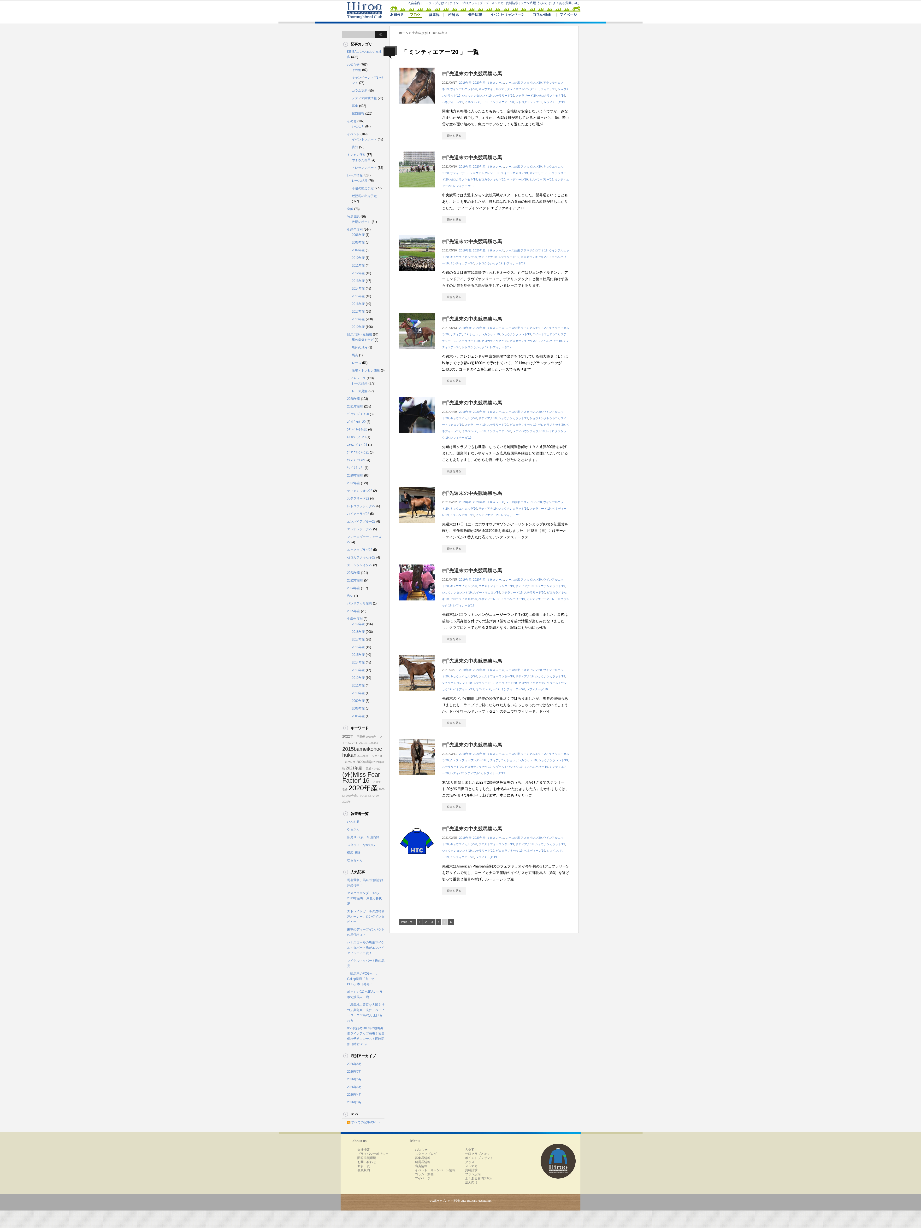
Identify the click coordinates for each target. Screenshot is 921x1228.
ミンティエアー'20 (502, 102)
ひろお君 (353, 822)
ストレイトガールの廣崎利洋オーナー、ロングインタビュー (365, 916)
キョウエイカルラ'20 (491, 89)
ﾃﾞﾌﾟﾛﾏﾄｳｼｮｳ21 (358, 452)
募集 (355, 106)
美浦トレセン (372, 768)
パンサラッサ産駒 (359, 603)
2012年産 (358, 273)
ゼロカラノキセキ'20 (491, 179)
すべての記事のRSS (365, 1122)
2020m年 (371, 736)
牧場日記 (353, 216)
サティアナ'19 (547, 89)
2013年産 (358, 281)
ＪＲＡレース (495, 82)
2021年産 (354, 768)
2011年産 (358, 265)
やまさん (353, 829)
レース (356, 363)
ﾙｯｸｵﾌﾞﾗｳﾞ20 (356, 437)
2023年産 (353, 573)
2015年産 (358, 296)
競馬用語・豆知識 (359, 334)
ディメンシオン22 (359, 491)
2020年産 (479, 82)
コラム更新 (359, 90)
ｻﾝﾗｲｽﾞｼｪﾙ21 (356, 460)
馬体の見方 (359, 347)
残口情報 (358, 113)
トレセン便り (356, 155)
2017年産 (358, 311)
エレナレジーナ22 (359, 529)
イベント (353, 134)
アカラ (375, 781)
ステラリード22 (358, 498)
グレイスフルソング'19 (522, 89)
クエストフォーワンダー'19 (496, 586)
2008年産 (358, 242)
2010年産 (358, 258)
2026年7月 (354, 1071)
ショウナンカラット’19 (485, 334)
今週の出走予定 (363, 188)
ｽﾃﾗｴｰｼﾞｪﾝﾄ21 (357, 445)
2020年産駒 (355, 475)
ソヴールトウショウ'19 (508, 766)
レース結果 (513, 82)
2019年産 (465, 82)
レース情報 (355, 175)
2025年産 (353, 611)
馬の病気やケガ (363, 340)
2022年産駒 (355, 580)
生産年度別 (355, 229)
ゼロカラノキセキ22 (361, 557)
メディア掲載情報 (364, 98)
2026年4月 (354, 1094)
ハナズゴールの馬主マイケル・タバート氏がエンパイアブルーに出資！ (365, 948)
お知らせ (353, 64)
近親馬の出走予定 (364, 196)
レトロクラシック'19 (528, 102)
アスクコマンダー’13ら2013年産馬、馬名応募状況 (364, 898)
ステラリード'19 (503, 95)
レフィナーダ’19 (554, 102)
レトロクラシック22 (361, 506)
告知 (355, 147)
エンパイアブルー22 (361, 521)
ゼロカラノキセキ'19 (551, 95)
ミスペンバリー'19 (477, 102)
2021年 (363, 742)
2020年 (346, 801)
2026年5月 (354, 1087)
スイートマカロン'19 (514, 173)
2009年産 (358, 250)
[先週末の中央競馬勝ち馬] (417, 106)
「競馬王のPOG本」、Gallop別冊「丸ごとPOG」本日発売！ (363, 979)
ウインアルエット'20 (463, 89)
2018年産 (358, 319)
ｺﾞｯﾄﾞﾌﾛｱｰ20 (356, 422)
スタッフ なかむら (361, 845)
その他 (356, 70)
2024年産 (353, 588)
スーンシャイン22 (359, 565)
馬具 (355, 355)
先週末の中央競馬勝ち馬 (475, 73)
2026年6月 (354, 1079)
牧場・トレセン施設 (366, 370)
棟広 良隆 (353, 852)
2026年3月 (354, 1102)
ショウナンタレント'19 (477, 95)
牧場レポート (361, 222)
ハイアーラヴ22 (358, 514)
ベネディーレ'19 (452, 102)
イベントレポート (364, 139)
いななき (358, 126)
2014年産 (358, 288)
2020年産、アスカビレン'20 (362, 795)
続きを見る (454, 135)
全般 (350, 209)
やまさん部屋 (361, 160)
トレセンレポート (364, 167)
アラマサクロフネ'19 (534, 250)
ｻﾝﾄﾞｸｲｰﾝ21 (355, 468)
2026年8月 (354, 1064)
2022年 (347, 736)
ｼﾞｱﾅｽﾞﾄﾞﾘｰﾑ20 (358, 414)
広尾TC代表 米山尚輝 (363, 837)
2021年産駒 (355, 406)
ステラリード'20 (526, 95)
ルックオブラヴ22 (359, 550)
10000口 (373, 742)
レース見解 (359, 391)
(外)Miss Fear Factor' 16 (361, 777)
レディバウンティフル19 (529, 431)
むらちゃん (355, 860)
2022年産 (353, 483)
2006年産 (358, 235)
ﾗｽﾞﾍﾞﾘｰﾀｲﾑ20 (357, 429)
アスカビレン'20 (531, 82)
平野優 (359, 736)
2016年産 (358, 304)
